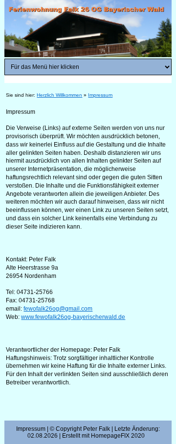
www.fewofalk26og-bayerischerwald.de (73, 317)
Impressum (100, 95)
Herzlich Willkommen (59, 95)
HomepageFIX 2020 (118, 435)
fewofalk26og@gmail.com (57, 308)
